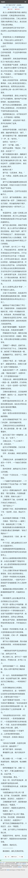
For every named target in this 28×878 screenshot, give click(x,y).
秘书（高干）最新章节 (21, 864)
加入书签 (10, 9)
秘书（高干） (7, 7)
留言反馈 (17, 9)
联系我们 (20, 867)
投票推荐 (22, 7)
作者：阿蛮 (14, 7)
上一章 (7, 856)
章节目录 (15, 856)
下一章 (20, 856)
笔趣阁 (3, 2)
